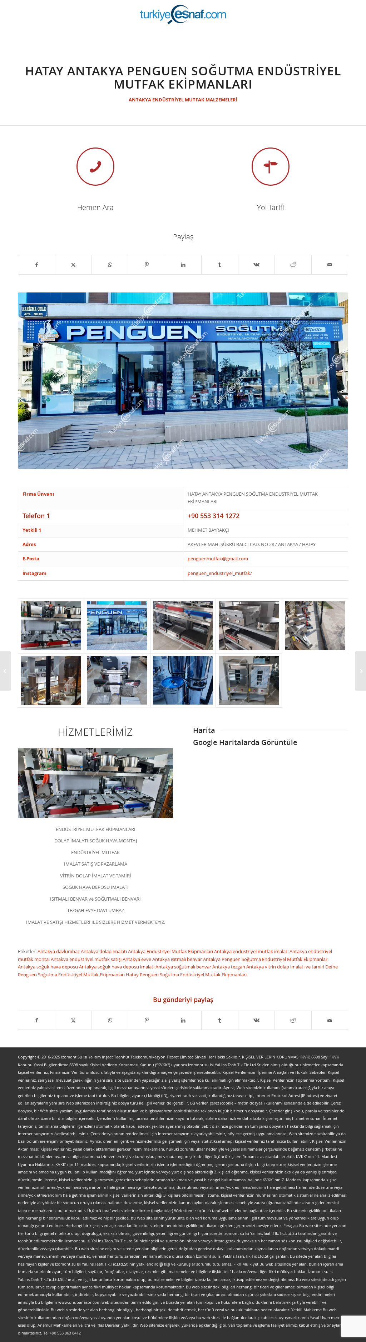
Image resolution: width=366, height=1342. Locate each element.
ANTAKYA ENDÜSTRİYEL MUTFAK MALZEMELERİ (183, 99)
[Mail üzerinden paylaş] (330, 264)
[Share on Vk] (256, 264)
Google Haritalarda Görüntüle (245, 742)
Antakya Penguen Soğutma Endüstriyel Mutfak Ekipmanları (265, 959)
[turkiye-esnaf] (183, 14)
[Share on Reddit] (293, 264)
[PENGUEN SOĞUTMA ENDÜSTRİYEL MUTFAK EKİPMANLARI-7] (249, 680)
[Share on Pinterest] (146, 264)
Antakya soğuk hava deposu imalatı (117, 966)
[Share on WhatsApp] (110, 264)
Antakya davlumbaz (59, 951)
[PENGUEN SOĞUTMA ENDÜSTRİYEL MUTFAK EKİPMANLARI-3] (315, 626)
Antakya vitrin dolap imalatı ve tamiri (285, 966)
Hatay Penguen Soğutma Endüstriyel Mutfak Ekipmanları (186, 974)
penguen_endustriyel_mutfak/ (220, 573)
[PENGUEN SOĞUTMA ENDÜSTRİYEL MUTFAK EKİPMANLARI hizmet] (51, 626)
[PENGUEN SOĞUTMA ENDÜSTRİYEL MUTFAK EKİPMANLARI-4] (51, 680)
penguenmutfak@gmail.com (218, 558)
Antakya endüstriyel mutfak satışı (87, 959)
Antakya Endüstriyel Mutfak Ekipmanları (171, 951)
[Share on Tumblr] (220, 264)
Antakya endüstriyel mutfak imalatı (252, 951)
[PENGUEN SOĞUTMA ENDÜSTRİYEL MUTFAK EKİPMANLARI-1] (183, 626)
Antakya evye (137, 959)
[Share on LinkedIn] (183, 264)
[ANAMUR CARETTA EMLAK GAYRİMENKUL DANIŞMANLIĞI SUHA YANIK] (5, 671)
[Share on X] (73, 264)
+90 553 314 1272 (213, 515)
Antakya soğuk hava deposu (48, 966)
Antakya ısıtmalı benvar (177, 959)
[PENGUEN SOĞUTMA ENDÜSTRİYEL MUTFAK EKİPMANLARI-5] (117, 680)
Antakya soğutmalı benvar (183, 966)
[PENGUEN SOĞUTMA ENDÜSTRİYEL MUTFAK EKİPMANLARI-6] (183, 680)
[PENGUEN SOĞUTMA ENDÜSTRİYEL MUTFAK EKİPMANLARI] (117, 626)
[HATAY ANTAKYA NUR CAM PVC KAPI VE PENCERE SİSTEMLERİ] (360, 671)
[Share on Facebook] (36, 264)
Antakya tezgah (229, 966)
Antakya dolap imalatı (104, 951)
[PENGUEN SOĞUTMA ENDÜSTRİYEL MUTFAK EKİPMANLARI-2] (249, 626)
